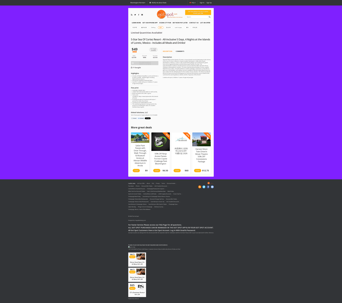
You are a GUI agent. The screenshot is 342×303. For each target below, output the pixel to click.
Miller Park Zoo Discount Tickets (136, 191)
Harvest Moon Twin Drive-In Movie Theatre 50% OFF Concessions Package (201, 155)
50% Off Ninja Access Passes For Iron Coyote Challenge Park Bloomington (160, 158)
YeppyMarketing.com (140, 220)
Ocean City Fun (165, 23)
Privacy (158, 183)
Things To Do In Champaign (145, 207)
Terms (163, 183)
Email (134, 118)
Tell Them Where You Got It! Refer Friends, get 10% (198, 12)
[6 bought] (140, 137)
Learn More (136, 23)
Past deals (131, 186)
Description (167, 51)
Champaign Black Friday (134, 196)
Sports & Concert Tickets (134, 194)
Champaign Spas (173, 204)
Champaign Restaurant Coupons (155, 188)
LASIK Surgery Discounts (164, 194)
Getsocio (137, 298)
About (148, 183)
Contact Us (194, 23)
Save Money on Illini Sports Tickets (157, 204)
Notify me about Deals (159, 3)
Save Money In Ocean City (157, 201)
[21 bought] (201, 139)
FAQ (153, 183)
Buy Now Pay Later (180, 23)
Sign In (202, 3)
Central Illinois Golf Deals (149, 194)
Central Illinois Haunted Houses (136, 188)
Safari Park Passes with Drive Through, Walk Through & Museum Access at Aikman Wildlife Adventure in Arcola (140, 155)
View (136, 170)
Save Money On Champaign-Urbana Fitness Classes (156, 196)
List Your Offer (141, 183)
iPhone (138, 186)
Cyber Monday (132, 207)
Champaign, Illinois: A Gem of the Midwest (139, 209)
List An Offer (205, 23)
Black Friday (171, 191)
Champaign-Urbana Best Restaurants (138, 199)
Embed (142, 118)
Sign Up (209, 3)
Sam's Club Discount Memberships (156, 191)
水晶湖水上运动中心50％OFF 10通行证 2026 (181, 151)
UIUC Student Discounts (160, 186)
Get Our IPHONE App (150, 23)
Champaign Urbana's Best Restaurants (138, 201)
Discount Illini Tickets (147, 186)
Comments (180, 51)
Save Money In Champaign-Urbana (137, 204)
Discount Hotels (171, 183)
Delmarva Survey (158, 207)
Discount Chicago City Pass (157, 199)
